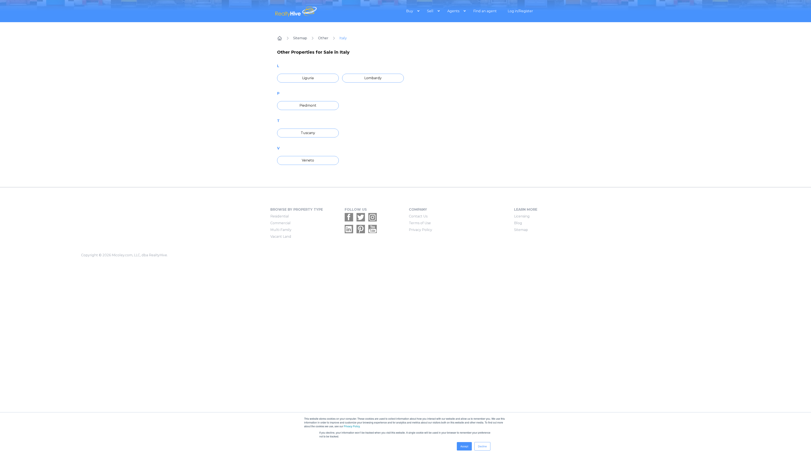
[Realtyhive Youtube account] (372, 229)
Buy (410, 11)
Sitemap (300, 38)
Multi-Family (280, 230)
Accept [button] (464, 446)
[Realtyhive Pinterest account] (361, 229)
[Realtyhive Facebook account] (349, 217)
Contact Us (418, 216)
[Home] (279, 38)
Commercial (280, 223)
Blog (518, 223)
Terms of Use (420, 223)
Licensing (522, 216)
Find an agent (485, 11)
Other (323, 38)
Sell (430, 11)
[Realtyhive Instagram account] (372, 217)
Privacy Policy (420, 230)
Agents (453, 11)
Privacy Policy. (352, 426)
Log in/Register (520, 11)
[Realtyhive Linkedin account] (349, 229)
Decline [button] (482, 446)
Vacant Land (280, 237)
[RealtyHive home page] (314, 11)
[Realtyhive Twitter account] (361, 217)
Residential (279, 216)
